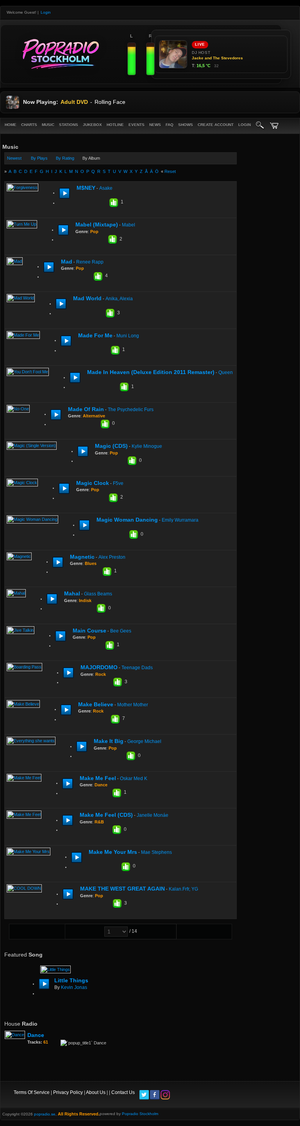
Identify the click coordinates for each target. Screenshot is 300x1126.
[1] (80, 203)
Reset (170, 171)
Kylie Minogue (147, 446)
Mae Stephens (156, 852)
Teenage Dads (137, 667)
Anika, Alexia (119, 298)
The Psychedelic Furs (131, 409)
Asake (105, 188)
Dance (35, 1035)
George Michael (144, 741)
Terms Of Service (32, 1092)
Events (137, 125)
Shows (185, 125)
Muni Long (127, 336)
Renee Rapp (90, 262)
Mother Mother (132, 704)
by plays (39, 158)
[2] (83, 203)
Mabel (128, 225)
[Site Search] (260, 125)
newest (14, 158)
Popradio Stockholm (140, 1114)
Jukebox (92, 125)
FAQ (169, 125)
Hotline (115, 125)
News (155, 125)
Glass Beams (98, 594)
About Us (95, 1092)
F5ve (118, 483)
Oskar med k (133, 778)
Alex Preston (111, 557)
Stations (68, 125)
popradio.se (44, 1114)
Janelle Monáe (152, 815)
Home (10, 125)
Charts (29, 125)
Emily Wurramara (180, 520)
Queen (225, 372)
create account (216, 125)
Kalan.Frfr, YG (183, 889)
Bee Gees (120, 631)
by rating (65, 158)
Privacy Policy (68, 1092)
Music (48, 125)
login (244, 125)
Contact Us (123, 1092)
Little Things (71, 980)
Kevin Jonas (74, 987)
